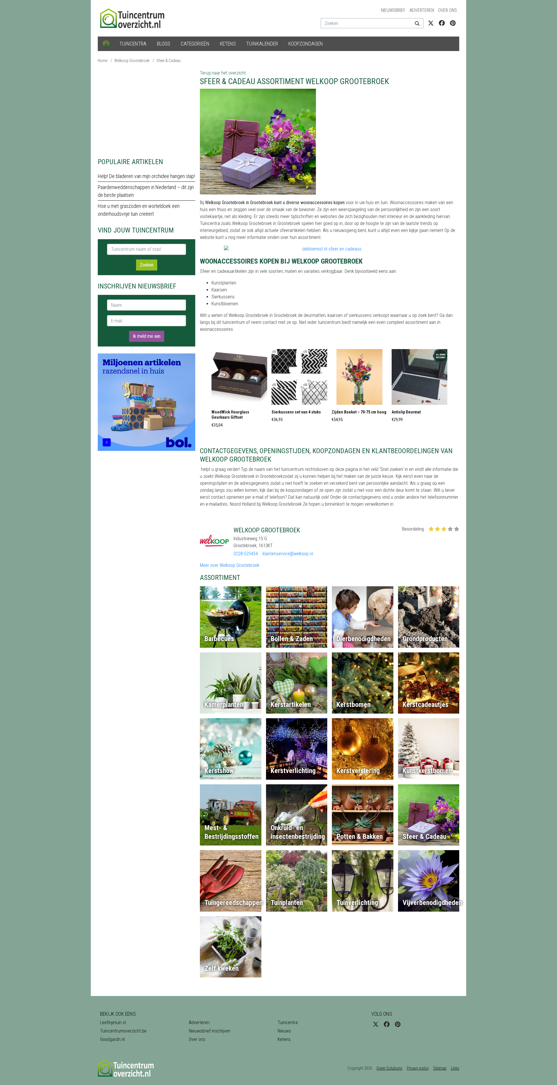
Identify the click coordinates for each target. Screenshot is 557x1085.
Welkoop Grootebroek (131, 60)
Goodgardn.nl (112, 1039)
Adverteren (422, 10)
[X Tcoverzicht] (430, 23)
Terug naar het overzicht (223, 73)
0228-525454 (246, 553)
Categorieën (195, 44)
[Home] (106, 44)
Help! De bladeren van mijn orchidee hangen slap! (146, 176)
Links (455, 1068)
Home (102, 60)
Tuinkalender (262, 44)
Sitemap (439, 1068)
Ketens (228, 44)
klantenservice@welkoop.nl (288, 553)
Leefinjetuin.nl (113, 1022)
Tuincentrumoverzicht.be (123, 1031)
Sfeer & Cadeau (168, 60)
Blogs (163, 44)
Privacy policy (418, 1068)
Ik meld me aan (146, 336)
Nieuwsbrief (393, 10)
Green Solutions (389, 1068)
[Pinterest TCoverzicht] (453, 23)
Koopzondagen (305, 44)
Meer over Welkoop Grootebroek (229, 565)
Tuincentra (133, 44)
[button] (239, 390)
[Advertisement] (146, 110)
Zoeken (146, 265)
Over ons (447, 10)
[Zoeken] (415, 23)
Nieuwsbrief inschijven (209, 1031)
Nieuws (284, 1031)
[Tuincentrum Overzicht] (135, 18)
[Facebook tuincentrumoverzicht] (441, 23)
